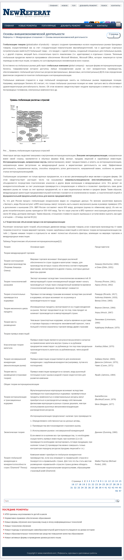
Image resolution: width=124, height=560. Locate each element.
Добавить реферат (88, 5)
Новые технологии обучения (18, 525)
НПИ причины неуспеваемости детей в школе (26, 514)
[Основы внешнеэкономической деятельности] (82, 481)
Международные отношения (29, 37)
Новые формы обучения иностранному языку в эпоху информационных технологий (43, 521)
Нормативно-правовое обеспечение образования (28, 518)
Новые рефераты (28, 25)
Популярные (49, 25)
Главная (53, 5)
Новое (65, 5)
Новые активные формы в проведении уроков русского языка (33, 537)
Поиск (104, 5)
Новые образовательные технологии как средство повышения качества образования (44, 533)
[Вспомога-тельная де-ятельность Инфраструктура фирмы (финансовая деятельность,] (89, 481)
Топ (73, 5)
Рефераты (8, 37)
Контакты (115, 5)
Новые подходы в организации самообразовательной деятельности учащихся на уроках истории (50, 529)
